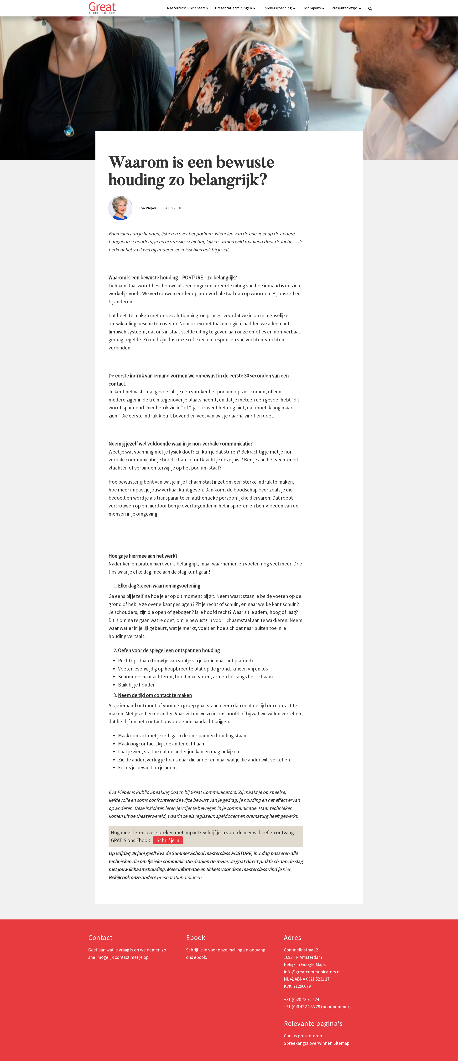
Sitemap (341, 1043)
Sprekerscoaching (277, 7)
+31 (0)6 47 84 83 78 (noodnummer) (317, 1006)
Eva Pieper (119, 792)
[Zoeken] (368, 8)
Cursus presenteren (303, 1036)
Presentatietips (345, 7)
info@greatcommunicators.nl (312, 972)
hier (286, 869)
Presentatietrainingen (233, 7)
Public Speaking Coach (159, 792)
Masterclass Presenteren (187, 7)
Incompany (311, 7)
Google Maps (313, 964)
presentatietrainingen (179, 877)
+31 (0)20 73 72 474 (301, 999)
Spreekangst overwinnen (308, 1043)
